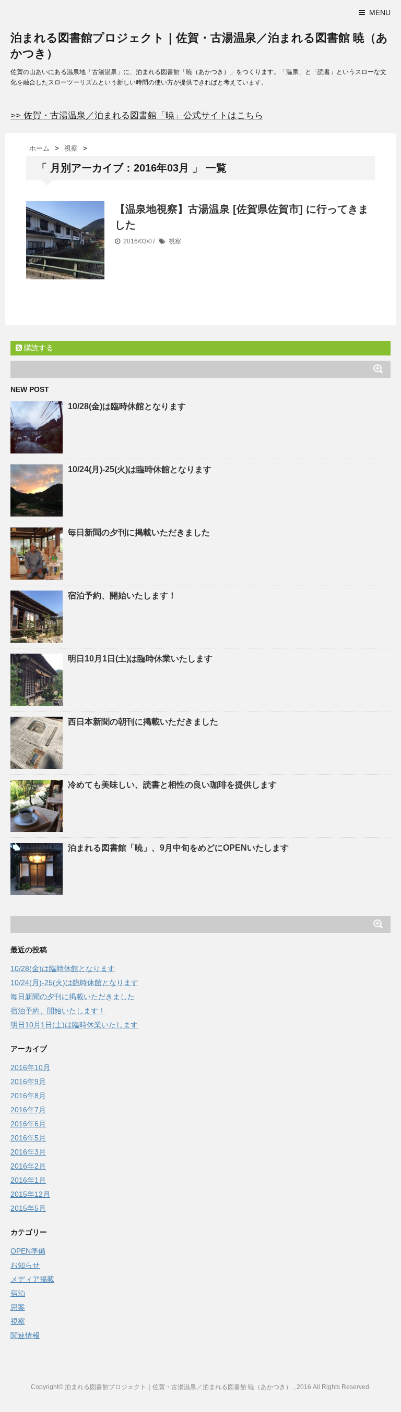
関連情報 (25, 1335)
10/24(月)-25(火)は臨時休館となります (139, 469)
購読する (37, 347)
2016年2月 (28, 1166)
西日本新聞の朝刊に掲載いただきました (143, 721)
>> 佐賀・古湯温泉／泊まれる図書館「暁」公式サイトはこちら (136, 115)
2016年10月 (30, 1067)
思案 (17, 1307)
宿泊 (17, 1293)
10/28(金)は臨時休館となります (127, 406)
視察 (175, 241)
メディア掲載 (32, 1279)
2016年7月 (28, 1110)
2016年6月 (28, 1124)
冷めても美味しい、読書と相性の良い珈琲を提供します (172, 784)
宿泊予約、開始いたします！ (122, 595)
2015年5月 (28, 1208)
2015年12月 (30, 1194)
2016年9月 (28, 1081)
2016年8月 (28, 1095)
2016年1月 (28, 1180)
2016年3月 (28, 1152)
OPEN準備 (27, 1251)
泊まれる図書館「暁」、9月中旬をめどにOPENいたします (178, 847)
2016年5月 (28, 1138)
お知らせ (25, 1265)
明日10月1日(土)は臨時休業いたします (140, 658)
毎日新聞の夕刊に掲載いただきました (139, 532)
